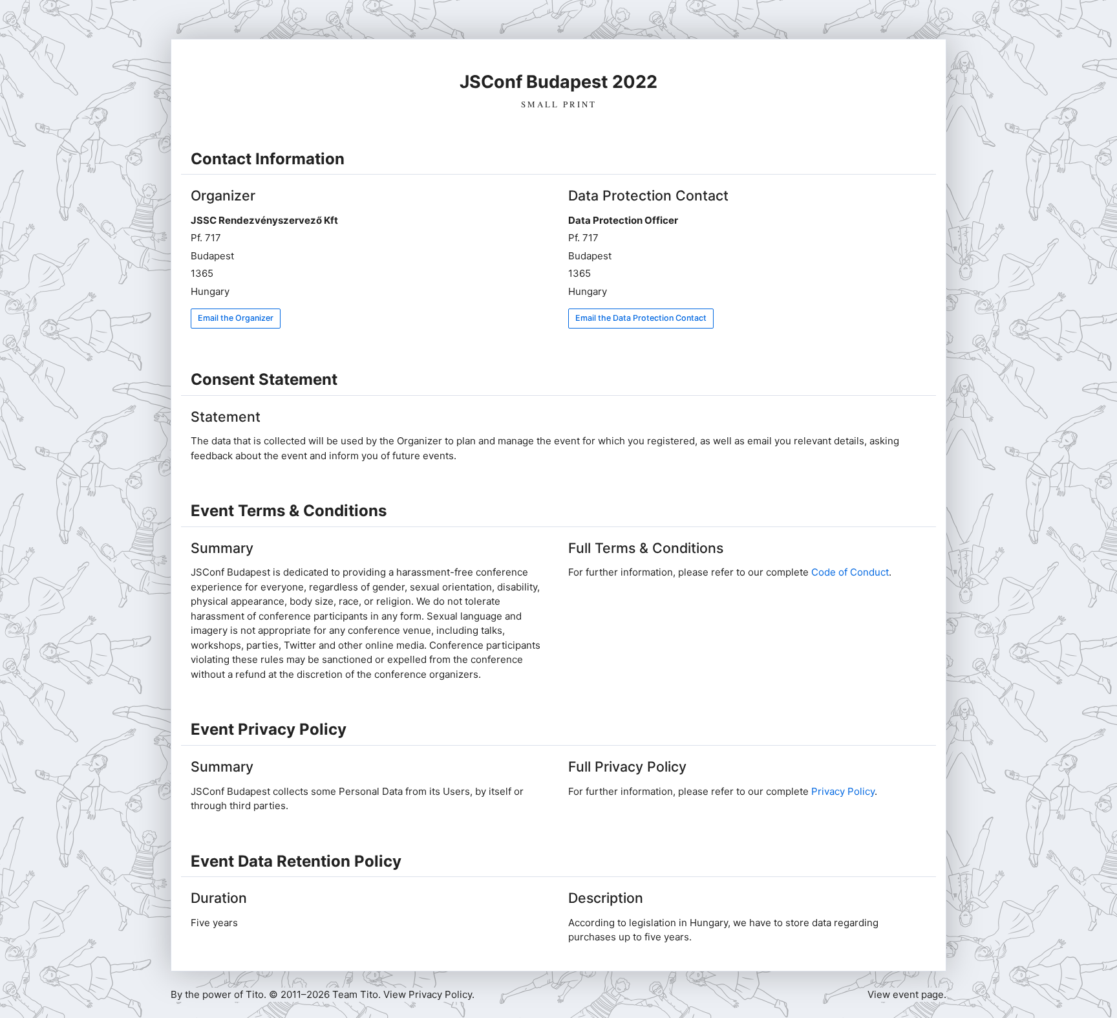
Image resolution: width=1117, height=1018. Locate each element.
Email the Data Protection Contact (641, 318)
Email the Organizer (235, 318)
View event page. (906, 994)
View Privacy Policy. (428, 994)
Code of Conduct (850, 572)
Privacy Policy (843, 791)
